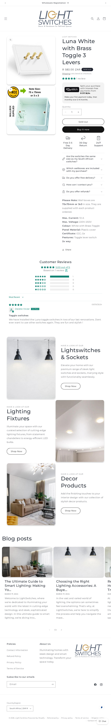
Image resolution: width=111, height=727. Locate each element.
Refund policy (53, 718)
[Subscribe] (52, 684)
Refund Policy (14, 656)
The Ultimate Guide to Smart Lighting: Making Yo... (25, 585)
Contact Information (17, 650)
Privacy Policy (14, 662)
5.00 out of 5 (63, 267)
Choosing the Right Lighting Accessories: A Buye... (76, 585)
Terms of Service (15, 668)
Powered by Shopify (36, 718)
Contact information (96, 721)
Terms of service (82, 718)
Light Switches (21, 718)
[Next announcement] (106, 3)
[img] (15, 305)
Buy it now (83, 129)
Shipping (66, 74)
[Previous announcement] (5, 3)
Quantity (66, 107)
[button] (6, 19)
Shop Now (70, 386)
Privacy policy (67, 718)
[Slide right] (61, 630)
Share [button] (68, 249)
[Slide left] (50, 630)
